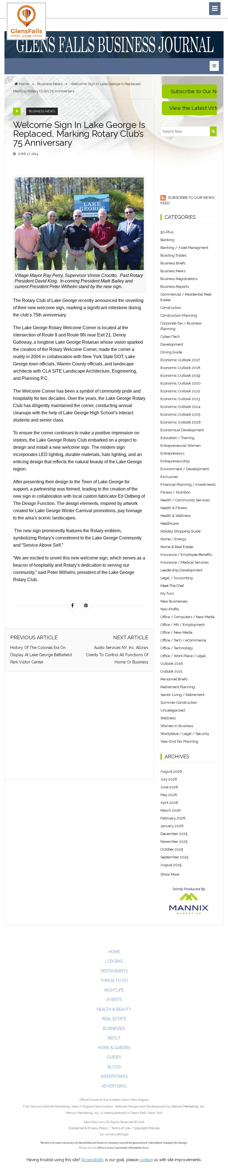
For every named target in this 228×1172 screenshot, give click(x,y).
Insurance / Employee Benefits (186, 554)
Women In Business (176, 726)
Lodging (114, 961)
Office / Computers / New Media (187, 617)
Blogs (114, 1067)
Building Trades (173, 255)
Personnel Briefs (173, 679)
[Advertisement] (78, 725)
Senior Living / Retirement (182, 695)
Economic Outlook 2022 (180, 391)
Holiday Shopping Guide (180, 531)
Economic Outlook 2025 (180, 414)
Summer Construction (178, 702)
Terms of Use (120, 1128)
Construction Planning (178, 315)
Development (171, 344)
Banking (167, 240)
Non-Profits (169, 609)
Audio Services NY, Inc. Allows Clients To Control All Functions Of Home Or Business (117, 654)
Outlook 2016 (171, 663)
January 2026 (172, 826)
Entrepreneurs (172, 453)
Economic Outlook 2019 (180, 375)
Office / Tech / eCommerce (183, 640)
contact (146, 1160)
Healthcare (169, 523)
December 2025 (173, 834)
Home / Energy (173, 539)
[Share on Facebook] (72, 605)
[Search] (213, 131)
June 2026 (169, 787)
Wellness (168, 718)
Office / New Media (176, 632)
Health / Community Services (185, 500)
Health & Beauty (114, 1009)
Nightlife (114, 990)
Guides (114, 1057)
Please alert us (87, 1147)
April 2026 (169, 803)
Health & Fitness (173, 508)
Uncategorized (172, 710)
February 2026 (172, 818)
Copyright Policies (147, 1128)
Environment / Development (184, 469)
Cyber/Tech (170, 336)
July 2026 (168, 779)
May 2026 (168, 795)
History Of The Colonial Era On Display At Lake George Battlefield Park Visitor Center (41, 654)
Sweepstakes (114, 1076)
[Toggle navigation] (214, 8)
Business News (42, 111)
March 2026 (170, 810)
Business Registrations (178, 279)
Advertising (114, 1086)
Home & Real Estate (176, 547)
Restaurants (114, 971)
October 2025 (171, 849)
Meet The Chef (172, 586)
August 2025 (171, 865)
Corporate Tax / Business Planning (181, 326)
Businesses (114, 1028)
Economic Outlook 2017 (180, 360)
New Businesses (173, 601)
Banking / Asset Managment (184, 248)
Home (114, 952)
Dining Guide (171, 352)
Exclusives (169, 477)
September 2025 (174, 857)
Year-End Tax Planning (179, 741)
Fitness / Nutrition (175, 492)
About (114, 1038)
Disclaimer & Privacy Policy (88, 1128)
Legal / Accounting (176, 578)
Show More (169, 874)
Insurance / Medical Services (184, 562)
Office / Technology (176, 648)
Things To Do (114, 980)
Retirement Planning (177, 687)
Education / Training (177, 438)
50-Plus (167, 232)
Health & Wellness (175, 516)
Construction (170, 308)
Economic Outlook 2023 (180, 399)
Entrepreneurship (175, 461)
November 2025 (173, 841)
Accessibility (92, 1160)
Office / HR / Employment (182, 625)
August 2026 (171, 771)
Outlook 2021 (171, 671)
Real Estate (114, 1019)
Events (114, 999)
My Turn (167, 593)
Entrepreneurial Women (180, 445)
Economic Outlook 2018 (180, 368)
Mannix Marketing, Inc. (188, 1106)
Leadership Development (181, 570)
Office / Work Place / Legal (183, 656)
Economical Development (182, 430)
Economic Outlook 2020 (180, 383)
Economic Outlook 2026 (180, 422)
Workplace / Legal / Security (184, 734)
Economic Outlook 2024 (180, 407)
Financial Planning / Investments (188, 484)
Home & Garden (114, 1047)
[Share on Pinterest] (85, 605)
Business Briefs (172, 263)
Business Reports (174, 286)
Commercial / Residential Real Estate (186, 297)
